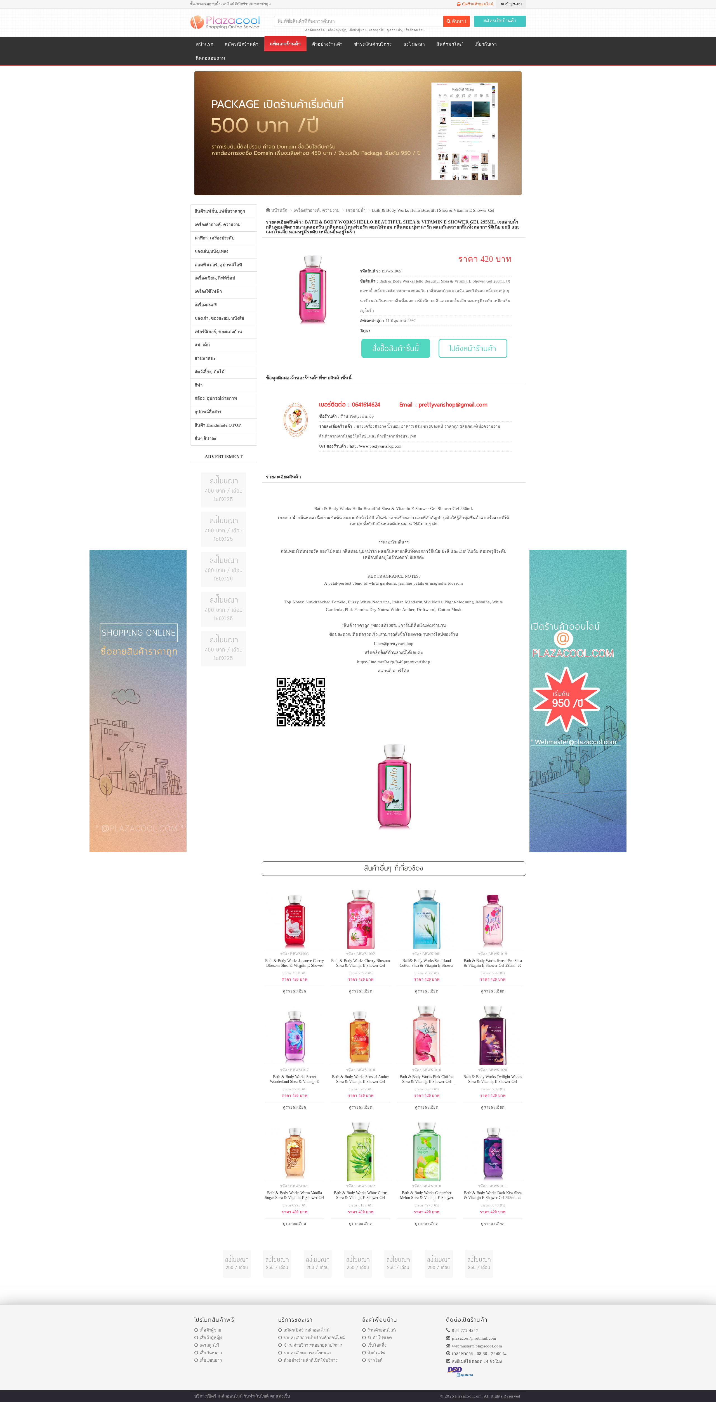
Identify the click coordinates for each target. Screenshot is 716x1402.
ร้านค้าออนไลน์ (382, 1330)
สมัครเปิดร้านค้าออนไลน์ (306, 1330)
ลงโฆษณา (414, 44)
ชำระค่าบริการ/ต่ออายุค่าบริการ (313, 1345)
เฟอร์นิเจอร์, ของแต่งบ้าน (218, 332)
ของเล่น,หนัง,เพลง (212, 251)
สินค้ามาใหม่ (449, 44)
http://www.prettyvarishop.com (376, 446)
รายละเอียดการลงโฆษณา (307, 1353)
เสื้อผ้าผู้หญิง (337, 30)
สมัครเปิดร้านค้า (500, 20)
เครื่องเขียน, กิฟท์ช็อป (215, 278)
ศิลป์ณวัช (376, 1353)
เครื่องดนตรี (206, 305)
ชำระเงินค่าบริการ (373, 44)
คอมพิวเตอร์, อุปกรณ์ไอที (218, 265)
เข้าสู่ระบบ (513, 4)
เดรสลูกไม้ (376, 30)
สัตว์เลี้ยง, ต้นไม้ (210, 372)
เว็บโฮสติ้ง (377, 1345)
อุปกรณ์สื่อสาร (208, 412)
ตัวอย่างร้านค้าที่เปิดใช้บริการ (311, 1360)
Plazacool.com (468, 1396)
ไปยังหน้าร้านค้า (473, 348)
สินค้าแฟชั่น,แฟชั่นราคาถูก (220, 211)
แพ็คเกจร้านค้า (285, 43)
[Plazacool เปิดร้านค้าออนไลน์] (225, 21)
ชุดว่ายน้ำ (394, 30)
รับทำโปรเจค (380, 1337)
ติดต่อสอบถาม (210, 58)
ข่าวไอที (375, 1360)
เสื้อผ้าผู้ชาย (358, 30)
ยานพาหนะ (205, 358)
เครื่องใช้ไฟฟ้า (208, 291)
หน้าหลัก (278, 210)
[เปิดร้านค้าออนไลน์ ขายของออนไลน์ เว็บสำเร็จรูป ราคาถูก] (358, 133)
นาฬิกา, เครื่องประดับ (215, 238)
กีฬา (198, 385)
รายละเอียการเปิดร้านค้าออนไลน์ (314, 1337)
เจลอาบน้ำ (356, 210)
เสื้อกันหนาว (211, 1353)
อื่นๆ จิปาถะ (205, 438)
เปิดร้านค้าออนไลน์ (477, 4)
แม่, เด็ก (202, 345)
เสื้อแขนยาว (211, 1360)
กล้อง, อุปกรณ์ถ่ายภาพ (216, 398)
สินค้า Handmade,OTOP (218, 425)
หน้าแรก (204, 44)
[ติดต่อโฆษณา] (223, 489)
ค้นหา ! (458, 21)
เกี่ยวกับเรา (485, 44)
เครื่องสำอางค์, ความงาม (218, 224)
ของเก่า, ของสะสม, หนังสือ (219, 318)
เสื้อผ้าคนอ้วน (414, 30)
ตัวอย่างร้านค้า (327, 44)
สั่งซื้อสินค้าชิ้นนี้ (395, 348)
